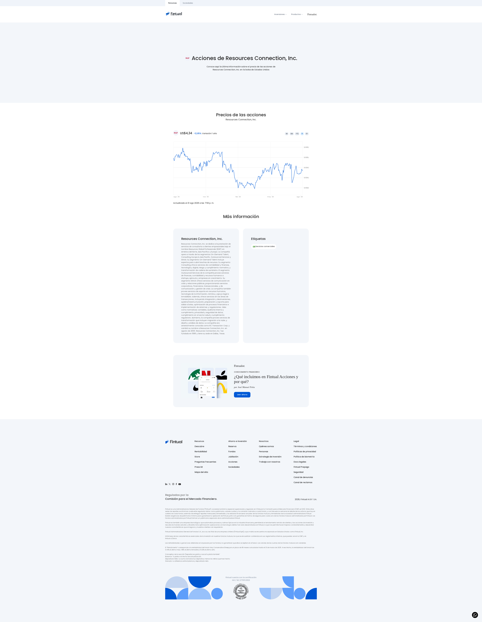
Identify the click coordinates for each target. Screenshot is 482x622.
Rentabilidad (201, 451)
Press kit (199, 467)
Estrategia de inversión (270, 456)
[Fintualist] (312, 14)
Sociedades (234, 467)
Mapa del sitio (201, 472)
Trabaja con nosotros (269, 461)
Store (197, 456)
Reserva (232, 446)
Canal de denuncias (303, 477)
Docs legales (300, 461)
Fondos (231, 451)
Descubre (199, 446)
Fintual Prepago (301, 467)
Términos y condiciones (305, 446)
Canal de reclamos (303, 482)
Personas (263, 451)
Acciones (232, 461)
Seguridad (298, 472)
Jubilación (233, 456)
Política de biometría (304, 456)
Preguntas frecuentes (205, 461)
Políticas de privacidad (305, 451)
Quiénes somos (266, 446)
